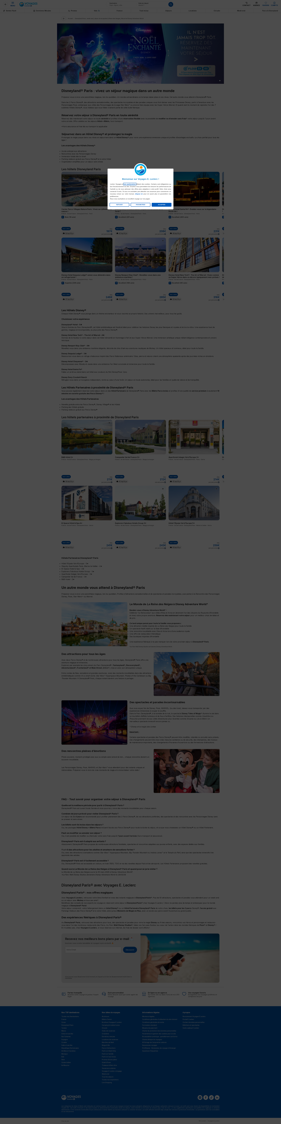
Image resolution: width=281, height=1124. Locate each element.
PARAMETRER (140, 204)
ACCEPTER (161, 204)
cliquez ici (139, 194)
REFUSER (119, 204)
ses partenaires (130, 184)
